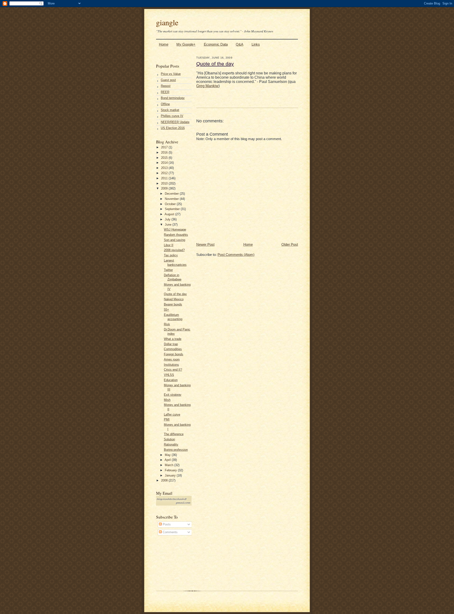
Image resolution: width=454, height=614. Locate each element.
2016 (165, 152)
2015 (165, 157)
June (168, 224)
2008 (165, 480)
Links (256, 44)
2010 (165, 183)
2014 (165, 162)
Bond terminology (173, 98)
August (170, 214)
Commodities (173, 349)
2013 (165, 168)
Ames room (172, 359)
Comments (170, 532)
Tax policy (171, 255)
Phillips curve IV (172, 116)
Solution (169, 439)
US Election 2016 (173, 128)
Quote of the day (175, 294)
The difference (173, 434)
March (169, 465)
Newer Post (205, 244)
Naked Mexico (173, 299)
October (171, 204)
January (171, 475)
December (172, 193)
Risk (167, 324)
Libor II (168, 245)
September (173, 209)
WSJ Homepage (175, 229)
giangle (167, 22)
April (168, 460)
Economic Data (216, 44)
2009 (165, 188)
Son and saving (174, 240)
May (168, 455)
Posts (166, 524)
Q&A (239, 44)
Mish (167, 400)
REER (165, 92)
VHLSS (169, 375)
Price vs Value (171, 74)
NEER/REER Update (175, 122)
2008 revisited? (174, 250)
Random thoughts (176, 234)
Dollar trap (171, 344)
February (171, 470)
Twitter (168, 270)
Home (163, 44)
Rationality (171, 444)
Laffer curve (172, 414)
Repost (165, 86)
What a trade (172, 339)
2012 (165, 173)
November (172, 199)
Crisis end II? (173, 369)
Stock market (170, 110)
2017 (165, 147)
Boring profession (176, 449)
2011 (165, 178)
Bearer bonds (173, 304)
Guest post (168, 80)
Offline (165, 104)
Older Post (289, 244)
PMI (167, 419)
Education (171, 380)
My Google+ (186, 44)
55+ (166, 309)
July (168, 219)
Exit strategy (172, 394)
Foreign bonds (173, 354)
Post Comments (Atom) (236, 255)
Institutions (171, 364)
